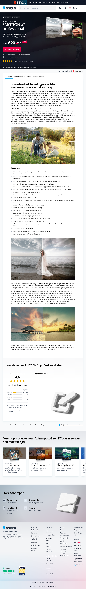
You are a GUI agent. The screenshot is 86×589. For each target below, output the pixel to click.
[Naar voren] (83, 462)
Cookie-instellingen (63, 542)
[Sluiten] (84, 1)
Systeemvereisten (38, 76)
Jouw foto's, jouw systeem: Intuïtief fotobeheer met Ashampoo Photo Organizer (14, 470)
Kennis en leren (34, 549)
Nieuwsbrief (78, 562)
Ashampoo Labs (49, 539)
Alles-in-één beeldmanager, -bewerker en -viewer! (40, 469)
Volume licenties (48, 560)
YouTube (53, 586)
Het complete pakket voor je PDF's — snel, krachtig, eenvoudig (49, 2)
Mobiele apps (35, 545)
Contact (48, 546)
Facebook (42, 586)
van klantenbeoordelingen (23, 61)
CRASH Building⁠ (48, 550)
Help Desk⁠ (77, 530)
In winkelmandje (13, 50)
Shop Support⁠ (78, 533)
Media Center (50, 574)
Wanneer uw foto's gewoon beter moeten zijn (65, 469)
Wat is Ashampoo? (49, 531)
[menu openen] (82, 8)
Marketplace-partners (50, 565)
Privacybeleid (64, 538)
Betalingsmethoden (65, 546)
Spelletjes (34, 542)
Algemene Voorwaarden (64, 534)
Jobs (47, 543)
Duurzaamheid (50, 535)
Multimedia (34, 530)
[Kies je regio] (70, 8)
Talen (28, 76)
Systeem (34, 533)
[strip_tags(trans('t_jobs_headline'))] (22, 570)
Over (61, 530)
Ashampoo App (77, 550)
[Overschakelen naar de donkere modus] (65, 8)
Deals (77, 542)
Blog (33, 586)
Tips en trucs (78, 559)
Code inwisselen (77, 555)
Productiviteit (35, 536)
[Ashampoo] (9, 527)
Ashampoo (78, 565)
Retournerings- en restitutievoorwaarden (64, 552)
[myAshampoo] (60, 8)
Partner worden (48, 570)
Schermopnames (19, 76)
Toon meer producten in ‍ (69, 71)
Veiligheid (34, 539)
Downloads (77, 545)
